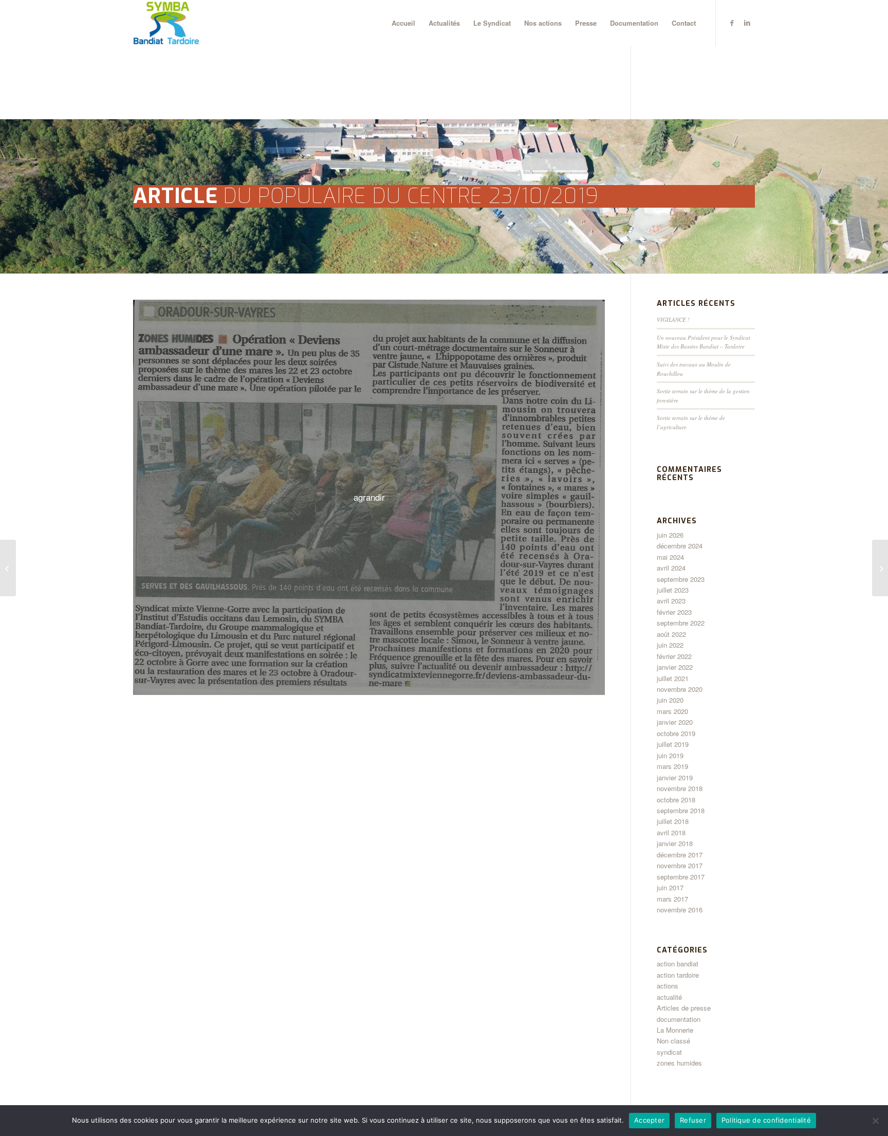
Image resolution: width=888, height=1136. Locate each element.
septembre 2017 (681, 877)
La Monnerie (675, 1030)
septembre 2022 (681, 623)
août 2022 (671, 634)
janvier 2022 (675, 667)
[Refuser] (875, 1120)
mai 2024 (670, 557)
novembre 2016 (679, 909)
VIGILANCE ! (673, 319)
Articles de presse (684, 1008)
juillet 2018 (673, 821)
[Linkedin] (747, 22)
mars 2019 (672, 766)
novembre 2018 (679, 788)
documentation (678, 1019)
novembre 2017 (679, 865)
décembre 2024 (679, 546)
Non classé (673, 1041)
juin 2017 (670, 887)
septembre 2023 (681, 579)
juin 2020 (670, 700)
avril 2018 (671, 832)
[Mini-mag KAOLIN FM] (880, 568)
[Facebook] (731, 22)
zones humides (679, 1063)
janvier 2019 (675, 777)
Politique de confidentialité (766, 1120)
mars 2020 (672, 711)
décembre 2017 (679, 854)
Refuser (693, 1120)
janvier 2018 (675, 843)
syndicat (669, 1052)
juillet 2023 (673, 590)
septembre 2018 (681, 810)
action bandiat (677, 963)
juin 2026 (670, 535)
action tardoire (678, 975)
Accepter (649, 1120)
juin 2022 (670, 645)
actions (667, 986)
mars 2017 (672, 899)
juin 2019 (670, 755)
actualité (669, 997)
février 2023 (674, 612)
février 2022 (674, 656)
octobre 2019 (676, 733)
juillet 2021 (673, 678)
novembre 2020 (679, 689)
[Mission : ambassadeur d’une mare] (8, 568)
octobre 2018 (676, 799)
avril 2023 (671, 601)
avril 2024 (671, 568)
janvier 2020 (675, 722)
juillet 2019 (673, 744)
